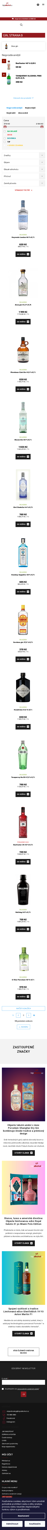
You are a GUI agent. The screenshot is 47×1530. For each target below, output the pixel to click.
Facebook (11, 1418)
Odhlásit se (6, 1473)
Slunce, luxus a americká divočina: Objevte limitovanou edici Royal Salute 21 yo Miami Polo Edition (23, 1221)
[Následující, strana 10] (28, 1015)
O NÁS (4, 1441)
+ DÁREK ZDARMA (15, 145)
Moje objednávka (8, 1447)
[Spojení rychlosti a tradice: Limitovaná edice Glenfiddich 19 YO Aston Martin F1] (23, 1278)
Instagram (11, 1422)
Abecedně (23, 113)
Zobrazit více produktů (22, 98)
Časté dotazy (7, 1438)
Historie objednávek (9, 1467)
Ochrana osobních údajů (12, 1494)
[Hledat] (21, 24)
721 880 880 (11, 1415)
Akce (9, 134)
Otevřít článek (22, 1153)
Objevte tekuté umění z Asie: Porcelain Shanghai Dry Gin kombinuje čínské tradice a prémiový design (23, 1129)
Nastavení (23, 1515)
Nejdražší (11, 113)
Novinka (11, 138)
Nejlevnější (30, 108)
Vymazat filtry (22, 190)
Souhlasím (35, 1523)
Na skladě (12, 131)
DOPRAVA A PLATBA (9, 1434)
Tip (8, 142)
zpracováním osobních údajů (28, 1389)
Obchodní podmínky (10, 1444)
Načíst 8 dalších (23, 1008)
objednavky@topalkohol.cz (18, 1411)
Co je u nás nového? (10, 1488)
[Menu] (43, 4)
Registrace (6, 1464)
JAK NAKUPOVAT (8, 1431)
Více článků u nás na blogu (23, 1351)
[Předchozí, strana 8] (18, 1015)
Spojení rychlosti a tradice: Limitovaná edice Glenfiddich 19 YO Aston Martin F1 (23, 1311)
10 (34, 1015)
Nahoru (24, 1027)
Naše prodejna (7, 1491)
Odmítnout (12, 1523)
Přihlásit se (24, 1395)
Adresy (4, 1470)
